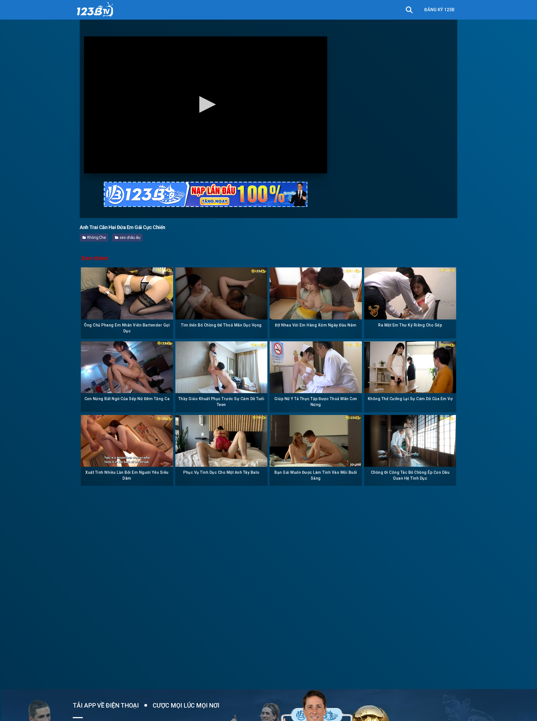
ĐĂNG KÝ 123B (439, 9)
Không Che (96, 237)
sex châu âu (129, 237)
